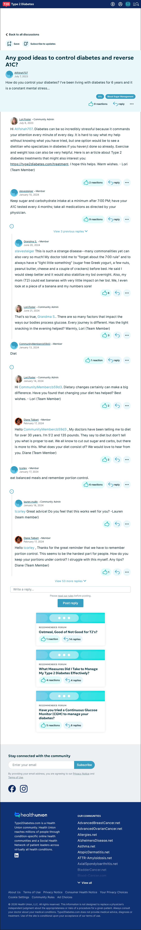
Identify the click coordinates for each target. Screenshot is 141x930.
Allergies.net (87, 835)
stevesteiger (26, 191)
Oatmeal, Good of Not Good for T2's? (68, 632)
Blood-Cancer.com (92, 876)
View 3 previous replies (69, 231)
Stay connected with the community (39, 756)
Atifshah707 (21, 72)
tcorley (23, 468)
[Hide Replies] (12, 226)
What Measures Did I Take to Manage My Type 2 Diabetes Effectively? (68, 671)
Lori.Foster (25, 119)
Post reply (70, 603)
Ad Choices (64, 897)
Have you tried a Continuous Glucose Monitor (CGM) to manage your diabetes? (68, 714)
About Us (14, 892)
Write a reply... (23, 589)
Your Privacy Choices (114, 892)
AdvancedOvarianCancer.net (100, 829)
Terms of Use (15, 777)
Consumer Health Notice (81, 892)
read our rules (65, 595)
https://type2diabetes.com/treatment (39, 164)
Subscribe (84, 765)
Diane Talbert (31, 419)
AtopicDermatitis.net (94, 852)
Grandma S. (30, 241)
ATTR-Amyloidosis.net (95, 858)
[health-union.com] (30, 816)
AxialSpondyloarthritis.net (98, 864)
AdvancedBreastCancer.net (99, 823)
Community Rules (43, 897)
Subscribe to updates (43, 43)
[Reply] (117, 293)
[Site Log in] (120, 4)
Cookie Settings (18, 897)
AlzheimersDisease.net (95, 840)
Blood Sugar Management (120, 96)
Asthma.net (86, 846)
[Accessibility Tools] (113, 4)
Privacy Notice (81, 773)
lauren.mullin (31, 501)
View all (86, 882)
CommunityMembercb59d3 (34, 343)
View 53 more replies (69, 581)
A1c (100, 96)
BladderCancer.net (92, 870)
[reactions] (106, 524)
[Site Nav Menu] (136, 4)
